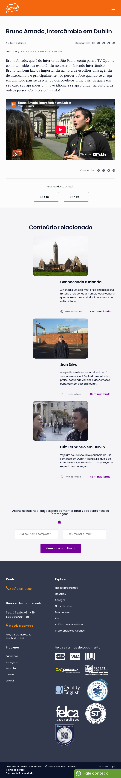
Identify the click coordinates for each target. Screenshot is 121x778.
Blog (17, 51)
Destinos (60, 594)
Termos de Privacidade (19, 773)
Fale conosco (63, 612)
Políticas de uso (15, 769)
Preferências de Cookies (70, 630)
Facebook (12, 656)
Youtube (11, 668)
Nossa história (63, 606)
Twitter (10, 674)
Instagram (12, 662)
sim (46, 197)
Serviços (60, 600)
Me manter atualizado (60, 548)
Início (8, 51)
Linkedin (10, 680)
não (76, 197)
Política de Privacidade (69, 624)
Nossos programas (66, 588)
